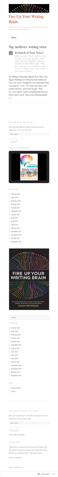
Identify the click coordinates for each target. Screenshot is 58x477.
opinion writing (29, 68)
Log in (13, 391)
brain (31, 56)
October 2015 (15, 238)
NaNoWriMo (32, 61)
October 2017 (15, 208)
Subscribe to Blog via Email (24, 411)
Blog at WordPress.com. (16, 467)
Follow (13, 140)
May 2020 (14, 197)
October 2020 (15, 194)
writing (37, 63)
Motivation (23, 61)
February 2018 (16, 201)
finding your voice (39, 66)
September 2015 (16, 242)
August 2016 (15, 214)
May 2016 (14, 221)
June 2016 (14, 218)
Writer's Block (29, 63)
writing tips (22, 66)
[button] (22, 173)
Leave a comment (25, 71)
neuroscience (41, 61)
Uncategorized (19, 63)
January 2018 (15, 204)
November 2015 (16, 235)
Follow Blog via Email (21, 122)
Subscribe (14, 429)
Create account (16, 388)
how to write (27, 58)
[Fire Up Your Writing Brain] (29, 12)
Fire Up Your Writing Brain (26, 18)
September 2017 (16, 211)
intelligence (35, 58)
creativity (37, 56)
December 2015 (16, 231)
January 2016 (15, 228)
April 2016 (14, 225)
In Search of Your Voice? (29, 52)
